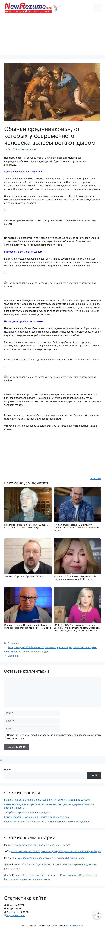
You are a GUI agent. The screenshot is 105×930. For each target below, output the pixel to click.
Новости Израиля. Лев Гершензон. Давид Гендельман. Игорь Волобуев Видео (56, 851)
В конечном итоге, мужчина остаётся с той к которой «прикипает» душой (46, 821)
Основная (13, 643)
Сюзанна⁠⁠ (13, 655)
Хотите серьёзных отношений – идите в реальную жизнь (36, 817)
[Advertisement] (52, 36)
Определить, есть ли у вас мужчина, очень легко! (41, 845)
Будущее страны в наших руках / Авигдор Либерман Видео (51, 858)
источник (95, 478)
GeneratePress (75, 925)
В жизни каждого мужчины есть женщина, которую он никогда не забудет (47, 799)
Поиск (7, 769)
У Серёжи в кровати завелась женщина (27, 812)
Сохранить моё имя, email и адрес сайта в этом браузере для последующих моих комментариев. (54, 737)
